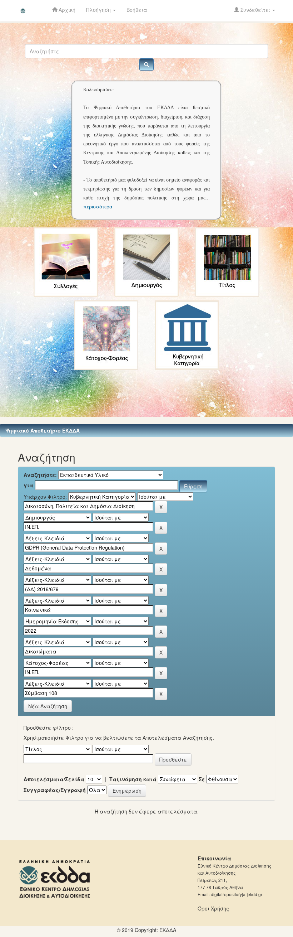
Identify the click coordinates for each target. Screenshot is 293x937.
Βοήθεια (136, 9)
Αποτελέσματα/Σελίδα (54, 779)
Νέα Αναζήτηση (47, 706)
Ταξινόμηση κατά (133, 779)
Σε (202, 779)
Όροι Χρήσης (213, 908)
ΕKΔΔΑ (167, 929)
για (28, 485)
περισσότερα (97, 206)
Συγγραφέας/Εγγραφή (55, 789)
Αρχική (66, 9)
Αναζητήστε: (40, 474)
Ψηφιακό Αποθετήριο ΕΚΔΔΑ (42, 430)
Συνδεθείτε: (255, 9)
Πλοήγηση (99, 9)
